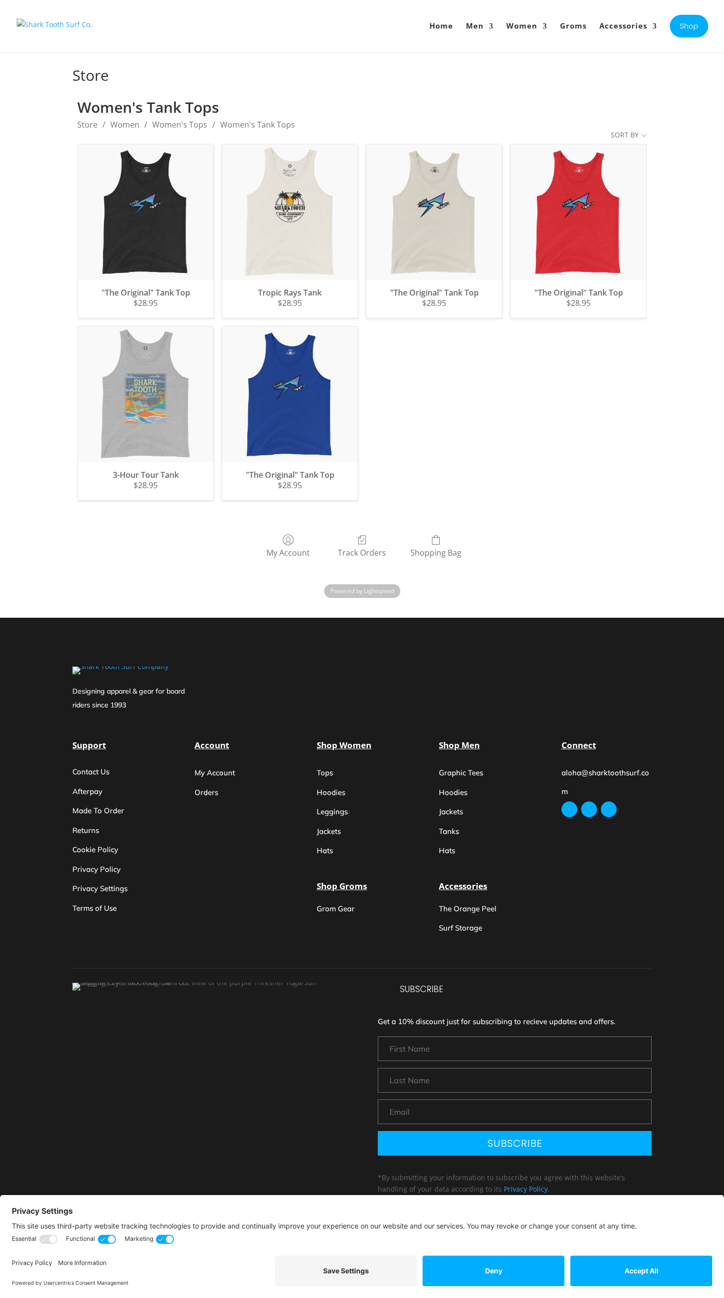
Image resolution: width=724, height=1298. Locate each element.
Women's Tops (179, 124)
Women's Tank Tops (257, 124)
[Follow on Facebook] (589, 809)
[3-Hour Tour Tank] (145, 394)
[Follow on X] (609, 809)
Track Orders (362, 552)
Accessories (623, 26)
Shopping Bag (435, 552)
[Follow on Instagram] (569, 809)
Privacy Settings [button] (100, 888)
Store (87, 124)
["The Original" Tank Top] (145, 212)
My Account (288, 552)
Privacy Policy (526, 1189)
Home (441, 26)
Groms (573, 26)
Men (475, 26)
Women (521, 26)
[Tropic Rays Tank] (290, 212)
